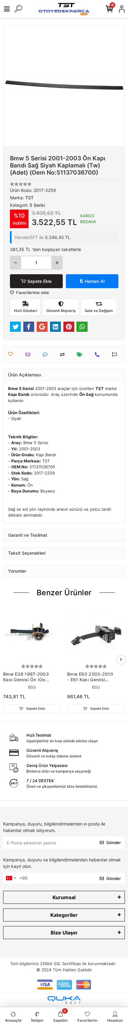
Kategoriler (64, 915)
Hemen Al (94, 281)
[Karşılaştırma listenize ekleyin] (63, 354)
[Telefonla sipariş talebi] (98, 354)
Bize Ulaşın (64, 933)
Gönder (113, 842)
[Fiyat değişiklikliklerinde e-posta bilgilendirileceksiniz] (81, 354)
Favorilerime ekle (32, 292)
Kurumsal (64, 897)
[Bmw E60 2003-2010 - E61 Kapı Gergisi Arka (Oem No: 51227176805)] (96, 634)
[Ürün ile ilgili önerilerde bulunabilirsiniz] (116, 354)
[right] (121, 659)
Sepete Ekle (39, 281)
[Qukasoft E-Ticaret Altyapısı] (64, 1000)
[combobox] (10, 878)
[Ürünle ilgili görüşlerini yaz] (46, 354)
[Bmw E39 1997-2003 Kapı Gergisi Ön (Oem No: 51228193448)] (32, 634)
